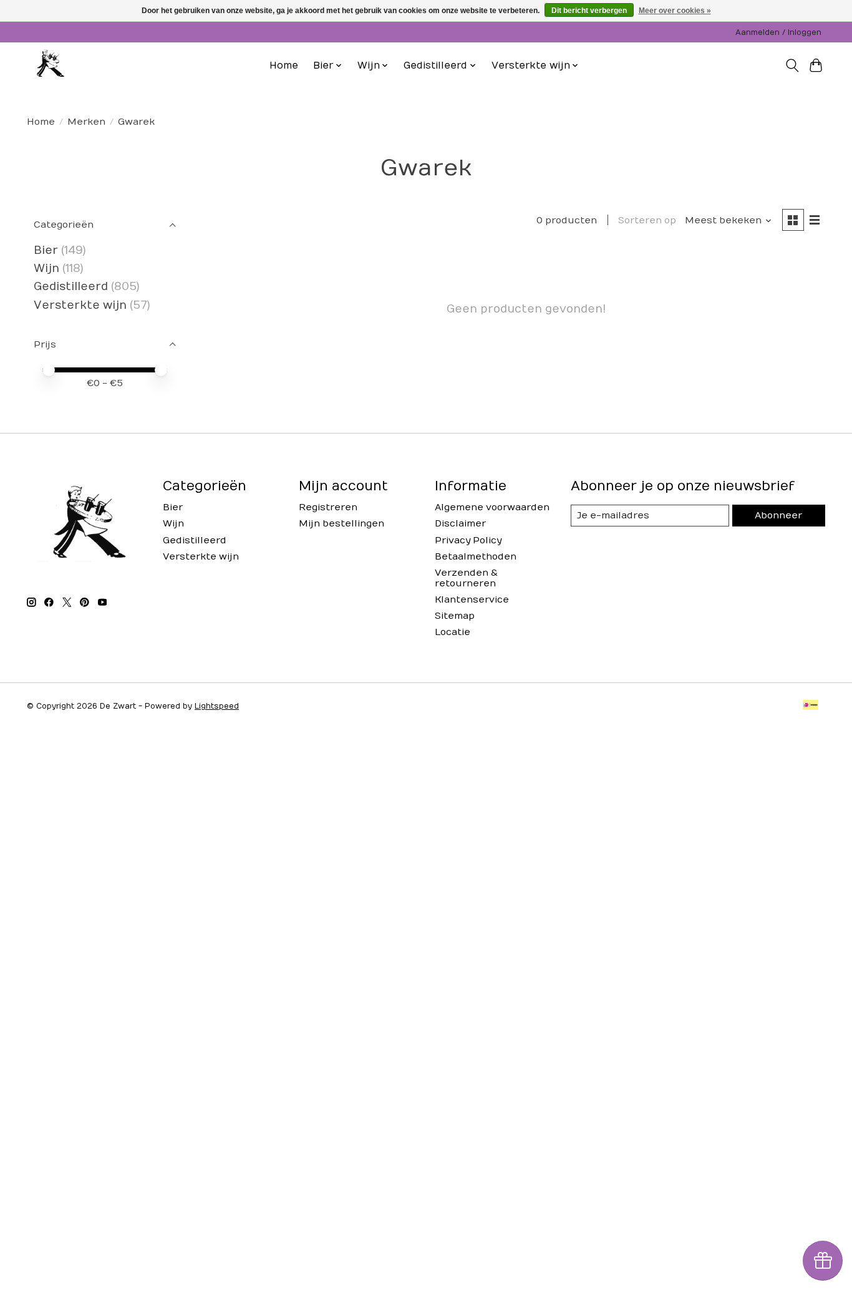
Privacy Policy (468, 540)
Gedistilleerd (71, 286)
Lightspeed (217, 706)
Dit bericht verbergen (589, 10)
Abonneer (778, 515)
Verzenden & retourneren (466, 578)
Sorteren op (647, 220)
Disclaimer (460, 523)
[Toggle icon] (792, 65)
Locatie (452, 632)
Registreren (328, 507)
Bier (46, 250)
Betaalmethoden (475, 556)
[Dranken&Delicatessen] (49, 65)
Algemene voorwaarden (492, 507)
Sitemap (455, 616)
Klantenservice (472, 599)
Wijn (46, 268)
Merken (86, 122)
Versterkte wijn (80, 305)
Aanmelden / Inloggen (778, 32)
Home (283, 65)
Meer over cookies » (675, 10)
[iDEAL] (810, 706)
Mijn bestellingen (341, 523)
